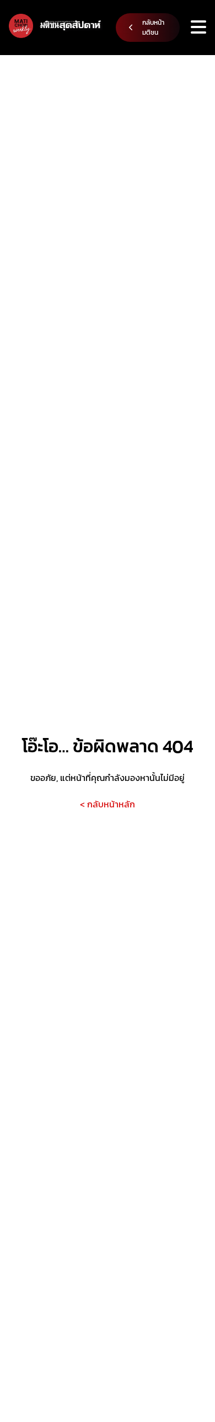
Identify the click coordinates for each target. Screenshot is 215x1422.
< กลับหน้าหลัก (107, 804)
